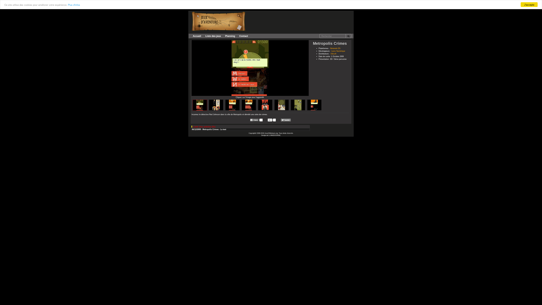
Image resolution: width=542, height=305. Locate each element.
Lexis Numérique (338, 51)
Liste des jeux (213, 36)
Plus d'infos (74, 4)
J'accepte (529, 4)
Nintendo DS (335, 48)
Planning (230, 36)
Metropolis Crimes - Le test (214, 129)
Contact (243, 36)
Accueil (197, 36)
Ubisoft (333, 54)
